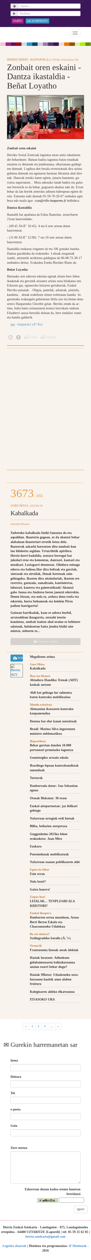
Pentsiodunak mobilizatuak (49, 854)
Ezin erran (37, 874)
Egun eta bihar (39, 869)
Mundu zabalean (41, 704)
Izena (14, 1060)
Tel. (13, 1093)
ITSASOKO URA (42, 999)
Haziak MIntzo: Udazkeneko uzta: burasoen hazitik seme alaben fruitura (54, 979)
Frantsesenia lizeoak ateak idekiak (54, 950)
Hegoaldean (38, 741)
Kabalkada (24, 513)
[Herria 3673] (17, 670)
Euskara (36, 846)
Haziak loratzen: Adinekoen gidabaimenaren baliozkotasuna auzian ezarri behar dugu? (52, 962)
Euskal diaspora (40, 913)
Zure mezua (18, 1148)
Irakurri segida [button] (47, 641)
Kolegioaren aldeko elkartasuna (52, 992)
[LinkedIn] (48, 337)
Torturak (36, 778)
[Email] (10, 337)
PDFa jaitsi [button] (20, 658)
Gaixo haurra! (40, 889)
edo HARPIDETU (37, 21)
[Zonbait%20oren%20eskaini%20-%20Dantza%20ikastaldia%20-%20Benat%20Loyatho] (45, 117)
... (51, 1026)
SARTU (17, 21)
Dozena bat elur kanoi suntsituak (53, 721)
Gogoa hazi (37, 896)
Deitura (15, 1077)
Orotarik (36, 945)
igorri (80, 1209)
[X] (30, 337)
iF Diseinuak (78, 1246)
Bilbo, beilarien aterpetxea (48, 826)
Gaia (13, 1125)
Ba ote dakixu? (40, 934)
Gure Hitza (19, 505)
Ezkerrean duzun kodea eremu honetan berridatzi (52, 1192)
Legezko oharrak (14, 1246)
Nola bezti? (38, 881)
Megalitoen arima (42, 657)
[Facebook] (18, 337)
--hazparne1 (26, 324)
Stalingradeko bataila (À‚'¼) (50, 938)
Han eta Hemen (40, 676)
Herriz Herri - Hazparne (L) (28, 59)
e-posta (15, 1109)
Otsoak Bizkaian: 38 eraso (48, 798)
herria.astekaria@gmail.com (45, 1236)
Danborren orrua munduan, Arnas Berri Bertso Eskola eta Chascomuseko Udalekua (54, 922)
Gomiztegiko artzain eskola (49, 757)
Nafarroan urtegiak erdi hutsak (52, 818)
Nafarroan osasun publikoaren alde (55, 862)
